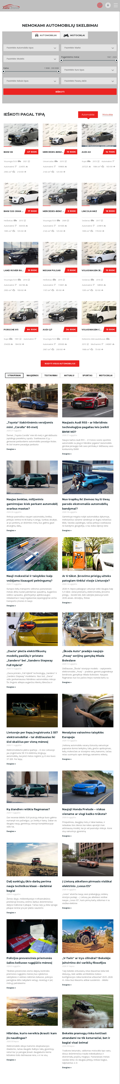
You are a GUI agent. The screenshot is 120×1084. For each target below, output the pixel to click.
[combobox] (31, 47)
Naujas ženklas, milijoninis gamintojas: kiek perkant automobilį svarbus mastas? (32, 504)
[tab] (88, 114)
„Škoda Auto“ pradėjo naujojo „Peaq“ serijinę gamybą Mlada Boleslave (83, 656)
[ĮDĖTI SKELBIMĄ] (100, 5)
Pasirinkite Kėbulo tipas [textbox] (18, 80)
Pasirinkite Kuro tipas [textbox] (74, 69)
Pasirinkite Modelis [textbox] (15, 58)
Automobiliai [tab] (48, 35)
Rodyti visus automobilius (60, 363)
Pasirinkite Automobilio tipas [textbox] (20, 47)
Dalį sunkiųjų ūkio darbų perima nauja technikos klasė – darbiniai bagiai (29, 886)
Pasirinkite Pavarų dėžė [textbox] (75, 80)
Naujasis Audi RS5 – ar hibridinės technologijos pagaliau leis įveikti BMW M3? (85, 427)
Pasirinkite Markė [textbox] (72, 47)
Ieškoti (59, 91)
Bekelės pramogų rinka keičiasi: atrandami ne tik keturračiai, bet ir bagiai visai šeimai (86, 1038)
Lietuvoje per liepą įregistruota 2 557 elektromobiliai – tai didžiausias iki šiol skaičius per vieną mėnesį (32, 737)
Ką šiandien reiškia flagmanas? (28, 809)
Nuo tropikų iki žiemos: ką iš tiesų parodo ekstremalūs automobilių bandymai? (86, 504)
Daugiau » (11, 449)
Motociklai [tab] (77, 35)
